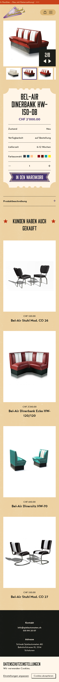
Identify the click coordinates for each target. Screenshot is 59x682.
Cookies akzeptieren (43, 676)
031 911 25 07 (29, 630)
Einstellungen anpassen (16, 675)
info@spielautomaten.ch (29, 627)
